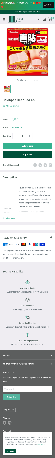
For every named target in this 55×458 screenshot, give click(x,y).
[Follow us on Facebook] (4, 423)
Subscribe (11, 397)
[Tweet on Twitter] (45, 165)
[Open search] (39, 19)
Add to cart (27, 145)
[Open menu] (4, 19)
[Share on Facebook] (35, 165)
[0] (50, 19)
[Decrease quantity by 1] (15, 136)
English (7, 410)
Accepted (10, 451)
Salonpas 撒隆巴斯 (11, 106)
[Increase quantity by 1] (29, 136)
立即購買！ (48, 5)
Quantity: (7, 136)
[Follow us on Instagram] (9, 423)
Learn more (41, 444)
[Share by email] (50, 165)
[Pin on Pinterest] (40, 165)
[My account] (44, 19)
